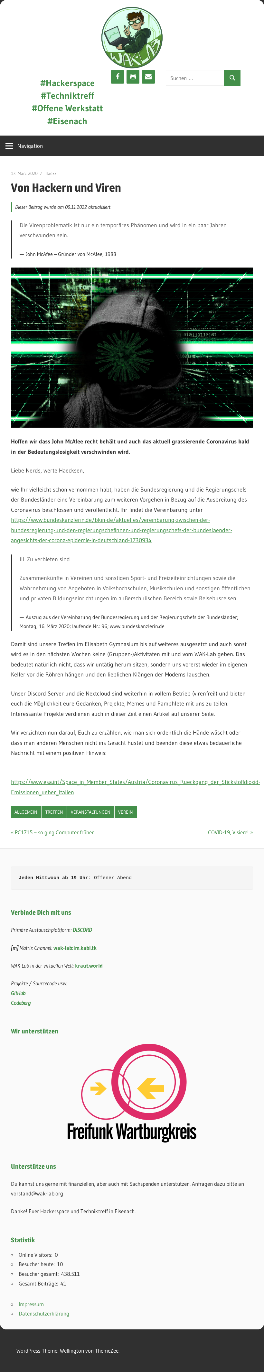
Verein (125, 812)
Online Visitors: (37, 1254)
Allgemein (25, 812)
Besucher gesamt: (40, 1273)
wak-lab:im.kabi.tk (75, 947)
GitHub (18, 993)
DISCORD (82, 929)
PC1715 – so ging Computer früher (54, 832)
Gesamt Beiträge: (40, 1283)
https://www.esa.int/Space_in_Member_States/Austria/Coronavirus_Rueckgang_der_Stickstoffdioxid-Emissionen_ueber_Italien (135, 787)
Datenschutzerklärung (44, 1313)
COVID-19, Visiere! (228, 832)
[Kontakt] (148, 77)
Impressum (31, 1304)
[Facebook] (117, 77)
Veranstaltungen (90, 812)
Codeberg (21, 1002)
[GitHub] (133, 77)
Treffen (54, 812)
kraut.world (89, 965)
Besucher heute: (38, 1264)
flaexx (50, 173)
